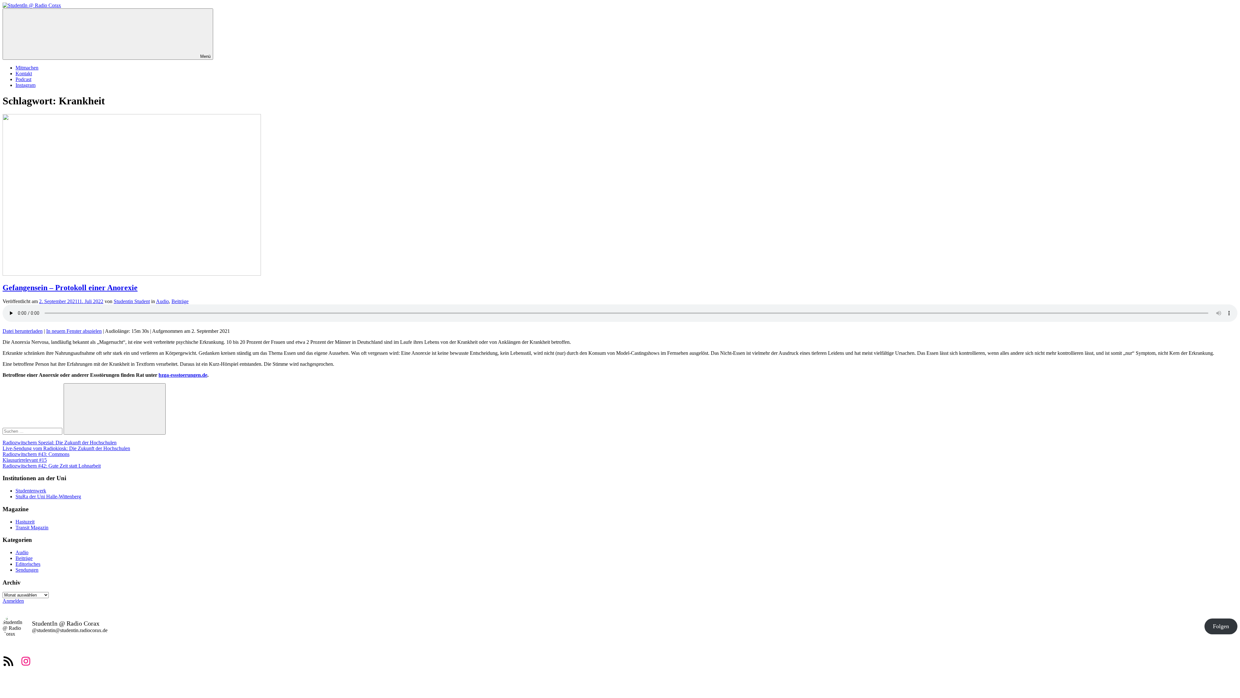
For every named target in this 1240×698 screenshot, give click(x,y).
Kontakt (24, 73)
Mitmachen (27, 67)
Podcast (23, 79)
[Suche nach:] (33, 431)
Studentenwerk (31, 490)
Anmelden (13, 601)
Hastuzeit (25, 521)
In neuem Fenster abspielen (74, 331)
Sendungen (27, 570)
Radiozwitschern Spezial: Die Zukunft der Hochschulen (60, 442)
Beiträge (180, 301)
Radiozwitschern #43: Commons (36, 454)
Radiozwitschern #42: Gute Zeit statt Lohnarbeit (52, 466)
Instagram (26, 85)
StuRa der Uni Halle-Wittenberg (48, 496)
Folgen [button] (1221, 626)
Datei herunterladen (23, 331)
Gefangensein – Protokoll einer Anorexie (70, 287)
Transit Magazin (32, 527)
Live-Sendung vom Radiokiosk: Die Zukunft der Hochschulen (66, 448)
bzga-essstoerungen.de (183, 375)
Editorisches (28, 564)
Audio (162, 301)
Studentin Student (132, 301)
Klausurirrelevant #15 (25, 460)
